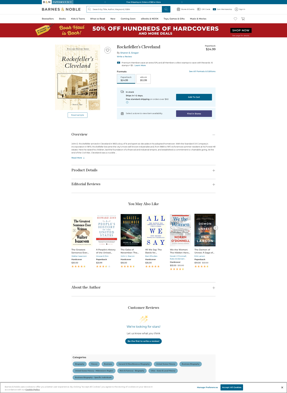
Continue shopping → (11, 37)
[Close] (4, 20)
